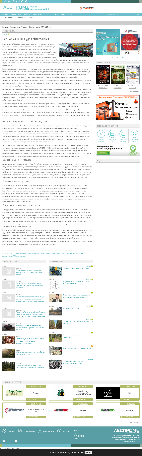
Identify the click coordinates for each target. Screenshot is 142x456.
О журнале (54, 15)
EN (16, 1)
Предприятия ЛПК (112, 140)
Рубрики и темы (16, 15)
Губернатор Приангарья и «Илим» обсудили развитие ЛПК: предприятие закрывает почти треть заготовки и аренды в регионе (30, 314)
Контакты (66, 431)
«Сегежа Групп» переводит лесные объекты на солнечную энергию (30, 353)
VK (22, 1)
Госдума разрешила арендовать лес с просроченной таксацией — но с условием (30, 366)
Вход (8, 1)
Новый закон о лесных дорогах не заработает (74, 336)
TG (26, 1)
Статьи (24, 27)
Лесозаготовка (7, 18)
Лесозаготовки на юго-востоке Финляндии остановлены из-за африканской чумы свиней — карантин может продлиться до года (30, 300)
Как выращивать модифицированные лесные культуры (78, 322)
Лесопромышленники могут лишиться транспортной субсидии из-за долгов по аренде (29, 272)
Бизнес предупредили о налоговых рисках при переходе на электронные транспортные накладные (30, 341)
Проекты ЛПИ (37, 15)
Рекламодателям (66, 15)
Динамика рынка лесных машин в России (76, 268)
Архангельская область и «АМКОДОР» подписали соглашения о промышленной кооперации (29, 285)
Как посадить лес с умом (71, 308)
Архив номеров (15, 27)
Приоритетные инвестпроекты (123, 140)
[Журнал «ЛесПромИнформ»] (28, 8)
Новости (27, 15)
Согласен (88, 453)
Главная (5, 15)
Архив (46, 15)
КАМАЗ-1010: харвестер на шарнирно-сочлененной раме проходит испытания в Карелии (30, 327)
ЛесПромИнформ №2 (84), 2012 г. (40, 27)
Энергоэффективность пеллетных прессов (77, 348)
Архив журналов (48, 431)
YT (16, 441)
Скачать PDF (103, 88)
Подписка (11, 431)
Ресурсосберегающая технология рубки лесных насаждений (76, 283)
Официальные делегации (134, 140)
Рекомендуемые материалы (25, 18)
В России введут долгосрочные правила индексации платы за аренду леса (76, 296)
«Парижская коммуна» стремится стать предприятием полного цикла (76, 362)
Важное (76, 430)
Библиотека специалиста (101, 140)
